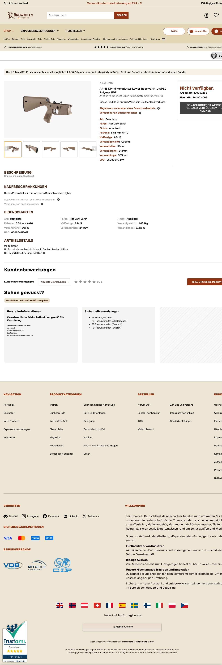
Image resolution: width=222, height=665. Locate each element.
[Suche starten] (121, 15)
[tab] (27, 300)
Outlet (87, 453)
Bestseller (8, 413)
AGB (140, 421)
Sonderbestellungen (181, 421)
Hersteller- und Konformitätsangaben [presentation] (27, 300)
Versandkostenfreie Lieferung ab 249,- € (114, 3)
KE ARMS (106, 83)
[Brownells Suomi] (147, 605)
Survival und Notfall (94, 429)
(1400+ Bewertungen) (126, 47)
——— (163, 38)
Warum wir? (144, 404)
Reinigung (155, 39)
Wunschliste (217, 15)
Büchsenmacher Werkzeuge (115, 39)
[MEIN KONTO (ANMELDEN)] (208, 15)
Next (94, 148)
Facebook (53, 516)
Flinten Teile (49, 39)
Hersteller (74, 30)
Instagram (33, 516)
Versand (138, 615)
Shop (7, 30)
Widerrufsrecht (146, 429)
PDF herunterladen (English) (106, 327)
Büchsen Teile (18, 39)
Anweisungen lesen (102, 317)
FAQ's (174, 31)
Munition (88, 437)
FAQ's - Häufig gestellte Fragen (101, 445)
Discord (13, 516)
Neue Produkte (11, 421)
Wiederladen (73, 39)
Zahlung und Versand (181, 404)
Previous (6, 148)
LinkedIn (73, 516)
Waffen (7, 39)
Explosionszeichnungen (38, 30)
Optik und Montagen (139, 39)
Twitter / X (93, 516)
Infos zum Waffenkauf (182, 413)
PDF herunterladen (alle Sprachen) (109, 321)
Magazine (61, 39)
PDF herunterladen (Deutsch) (107, 324)
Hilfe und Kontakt (17, 3)
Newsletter (9, 437)
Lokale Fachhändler (149, 413)
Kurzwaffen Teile (34, 39)
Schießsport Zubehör (90, 39)
